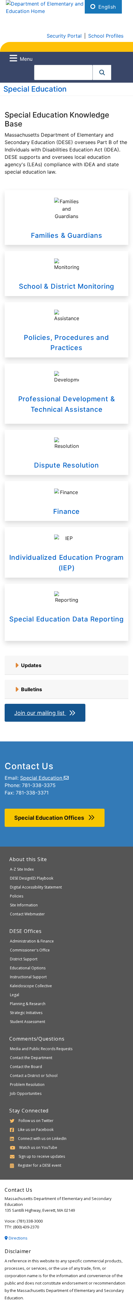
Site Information (24, 905)
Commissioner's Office (30, 950)
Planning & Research (27, 1003)
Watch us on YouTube (38, 1147)
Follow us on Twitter (36, 1120)
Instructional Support (28, 977)
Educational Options (27, 968)
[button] (102, 72)
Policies (16, 896)
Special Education (34, 89)
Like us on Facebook (36, 1129)
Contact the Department (31, 1057)
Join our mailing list (40, 713)
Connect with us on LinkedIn (42, 1138)
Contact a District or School (34, 1075)
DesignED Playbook (31, 878)
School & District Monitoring (66, 286)
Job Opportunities (25, 1093)
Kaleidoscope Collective (31, 985)
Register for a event (39, 1165)
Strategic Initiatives (26, 1012)
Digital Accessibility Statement (36, 887)
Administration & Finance (32, 941)
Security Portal (64, 36)
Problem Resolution (27, 1084)
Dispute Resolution (66, 465)
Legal (14, 994)
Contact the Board (26, 1066)
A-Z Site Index (22, 869)
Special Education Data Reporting (66, 619)
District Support (23, 959)
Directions (18, 1238)
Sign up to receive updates (42, 1156)
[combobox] (63, 72)
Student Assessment (27, 1021)
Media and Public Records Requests (41, 1048)
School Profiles (105, 36)
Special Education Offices (49, 818)
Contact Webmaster (27, 914)
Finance (66, 511)
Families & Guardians (66, 235)
